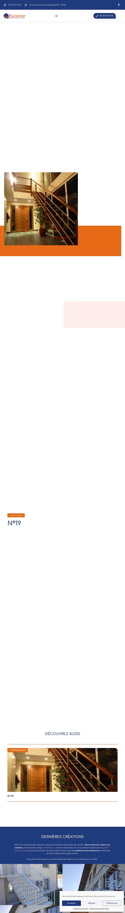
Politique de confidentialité (99, 908)
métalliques (49, 847)
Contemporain (16, 515)
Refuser (91, 903)
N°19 (10, 796)
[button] (56, 16)
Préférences (111, 903)
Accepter (71, 903)
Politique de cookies (80, 908)
